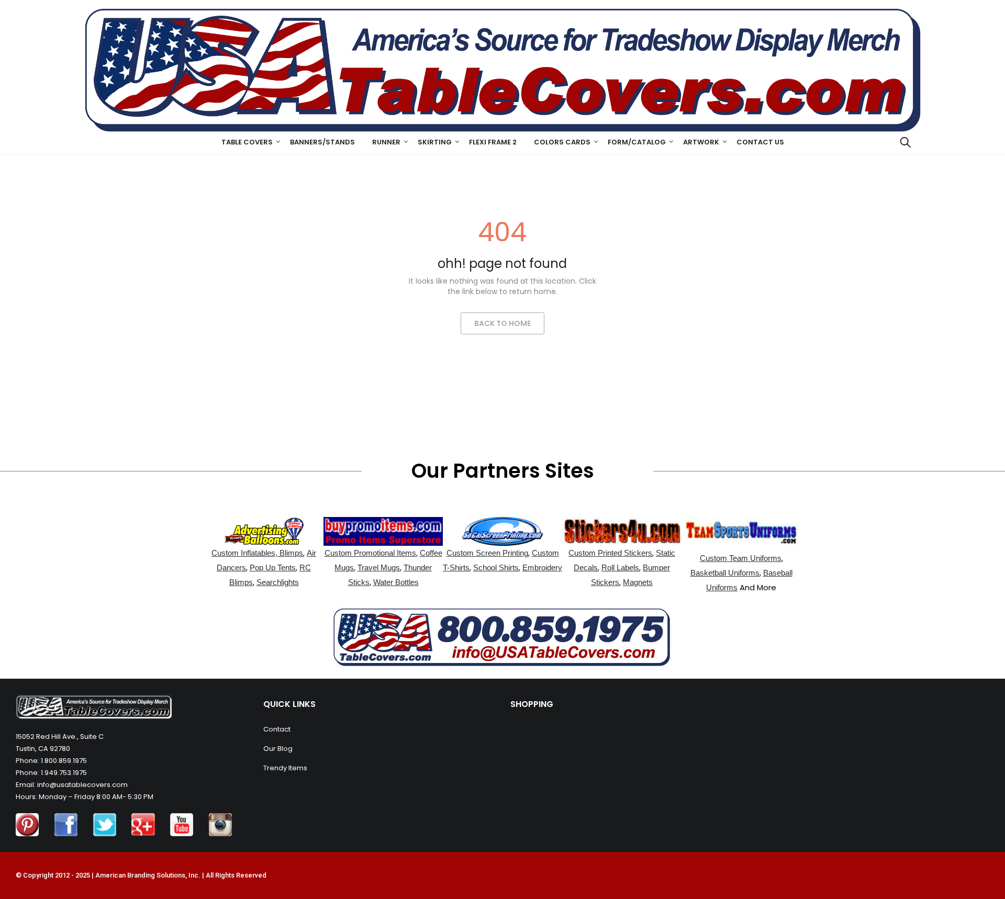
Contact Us (760, 142)
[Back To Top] (973, 862)
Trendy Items (285, 768)
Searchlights (277, 582)
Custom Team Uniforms (740, 558)
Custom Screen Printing (487, 552)
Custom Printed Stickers (610, 552)
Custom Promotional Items (370, 552)
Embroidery (542, 567)
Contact (277, 729)
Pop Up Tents (273, 567)
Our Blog (278, 749)
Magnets (638, 582)
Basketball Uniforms (725, 572)
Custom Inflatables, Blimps (257, 552)
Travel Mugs (379, 567)
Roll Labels (620, 567)
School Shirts (496, 567)
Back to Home (502, 323)
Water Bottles (396, 582)
